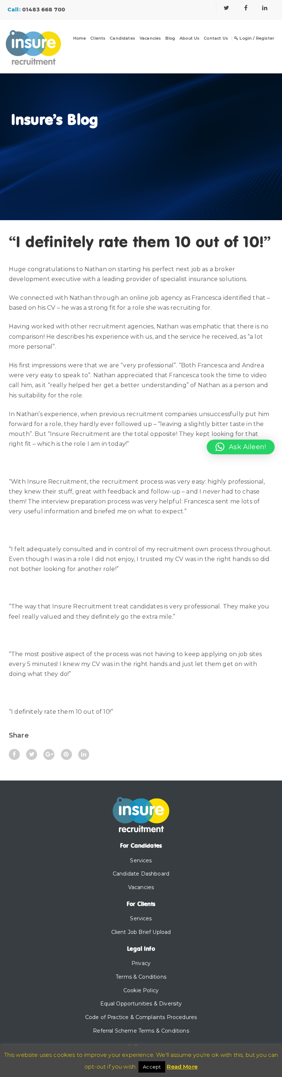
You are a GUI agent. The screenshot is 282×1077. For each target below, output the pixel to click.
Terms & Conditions (141, 977)
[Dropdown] (102, 43)
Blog (170, 38)
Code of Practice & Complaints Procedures (141, 1017)
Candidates (122, 38)
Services (141, 860)
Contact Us (216, 38)
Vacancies (150, 38)
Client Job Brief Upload (141, 932)
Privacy (141, 963)
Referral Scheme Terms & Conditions (141, 1030)
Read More (182, 1066)
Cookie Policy (141, 990)
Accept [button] (152, 1067)
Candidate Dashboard (141, 873)
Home (79, 38)
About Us (189, 38)
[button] (241, 447)
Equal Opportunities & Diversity (141, 1003)
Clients (97, 38)
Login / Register (256, 38)
